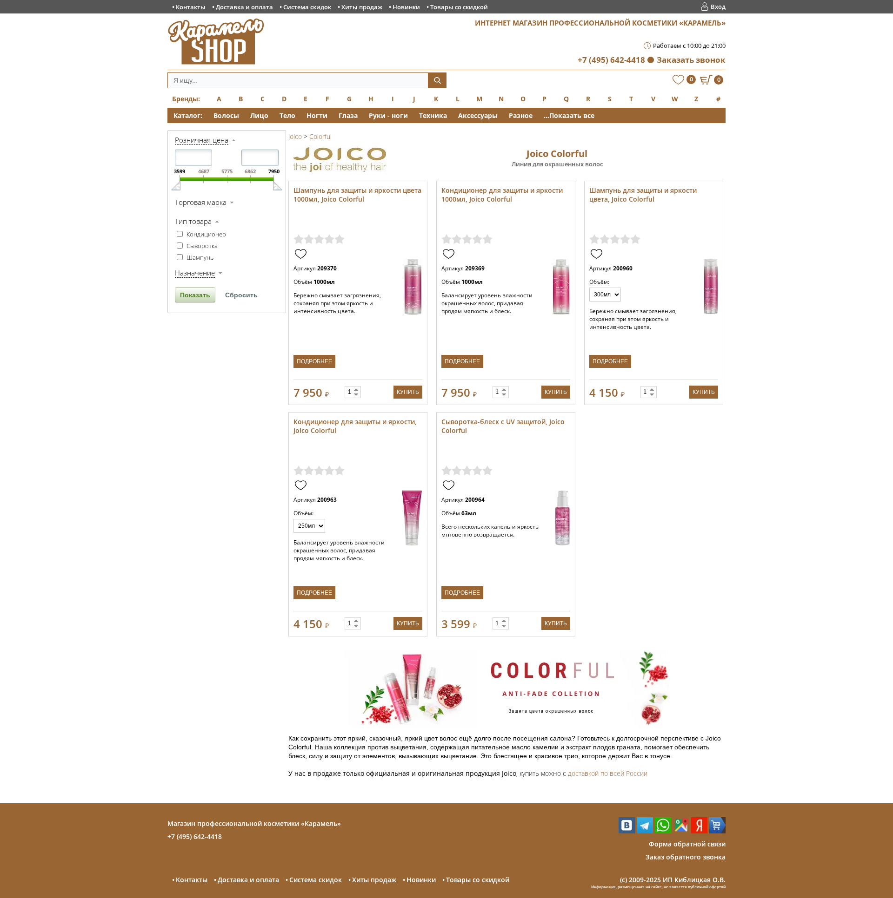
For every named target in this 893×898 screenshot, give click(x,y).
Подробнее (314, 361)
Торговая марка (201, 202)
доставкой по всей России (607, 773)
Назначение (195, 272)
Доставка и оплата (244, 7)
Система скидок (307, 7)
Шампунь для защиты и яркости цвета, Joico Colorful (643, 194)
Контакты (191, 7)
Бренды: (186, 98)
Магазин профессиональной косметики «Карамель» (254, 823)
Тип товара (193, 221)
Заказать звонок (691, 59)
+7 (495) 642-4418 (611, 59)
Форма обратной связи (687, 843)
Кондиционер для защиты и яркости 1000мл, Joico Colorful (502, 194)
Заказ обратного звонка (686, 856)
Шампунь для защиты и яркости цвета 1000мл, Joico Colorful (357, 194)
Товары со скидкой (459, 7)
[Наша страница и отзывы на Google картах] (681, 830)
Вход (718, 6)
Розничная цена (201, 139)
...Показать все (569, 115)
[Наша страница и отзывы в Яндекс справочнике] (699, 830)
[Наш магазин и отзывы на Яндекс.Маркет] (717, 830)
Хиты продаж (361, 7)
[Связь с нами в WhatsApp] (663, 830)
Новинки (406, 7)
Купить (408, 392)
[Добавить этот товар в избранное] (301, 254)
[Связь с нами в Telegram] (645, 830)
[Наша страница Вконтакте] (627, 830)
